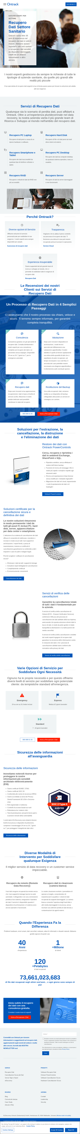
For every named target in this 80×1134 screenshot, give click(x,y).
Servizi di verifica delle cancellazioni (57, 655)
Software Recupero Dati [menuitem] (48, 1072)
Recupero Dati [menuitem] (9, 1072)
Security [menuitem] (43, 1102)
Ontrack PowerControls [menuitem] (48, 1075)
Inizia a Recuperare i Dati (48, 414)
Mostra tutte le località (63, 1115)
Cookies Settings (8, 1130)
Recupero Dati (30, 278)
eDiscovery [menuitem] (8, 1080)
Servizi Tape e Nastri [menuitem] (11, 1078)
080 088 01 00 (27, 414)
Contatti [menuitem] (43, 1096)
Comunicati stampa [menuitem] (11, 1099)
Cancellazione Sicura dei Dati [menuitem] (14, 1075)
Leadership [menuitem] (44, 1099)
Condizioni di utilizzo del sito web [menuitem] (12, 1121)
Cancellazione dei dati (13, 578)
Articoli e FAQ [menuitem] (9, 1105)
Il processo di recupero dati (17, 246)
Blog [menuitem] (6, 1096)
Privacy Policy (65, 1049)
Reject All (71, 1130)
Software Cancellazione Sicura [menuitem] (50, 1078)
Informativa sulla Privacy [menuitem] (29, 1121)
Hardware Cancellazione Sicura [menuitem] (51, 1080)
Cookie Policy (30, 1126)
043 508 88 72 (71, 4)
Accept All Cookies (57, 1130)
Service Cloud (48, 246)
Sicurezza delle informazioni (16, 835)
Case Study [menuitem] (8, 1102)
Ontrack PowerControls (53, 494)
